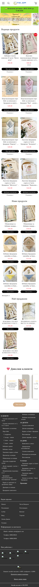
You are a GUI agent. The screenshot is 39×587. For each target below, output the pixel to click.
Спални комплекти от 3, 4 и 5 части (10, 424)
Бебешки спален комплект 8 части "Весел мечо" (10, 58)
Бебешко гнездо (7, 449)
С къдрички (7, 434)
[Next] (36, 19)
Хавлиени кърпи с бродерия (27, 474)
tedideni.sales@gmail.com (16, 531)
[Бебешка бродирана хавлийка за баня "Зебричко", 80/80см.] (10, 273)
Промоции (23, 483)
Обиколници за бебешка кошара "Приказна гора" (29, 225)
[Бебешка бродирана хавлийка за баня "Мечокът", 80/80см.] (28, 243)
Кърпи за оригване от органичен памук (9, 483)
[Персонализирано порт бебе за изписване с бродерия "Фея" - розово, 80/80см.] (29, 86)
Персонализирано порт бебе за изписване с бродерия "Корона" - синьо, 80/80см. (10, 142)
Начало (3, 504)
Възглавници (26, 434)
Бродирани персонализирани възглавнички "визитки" (9, 477)
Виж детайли (10, 69)
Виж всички (19, 404)
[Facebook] (3, 542)
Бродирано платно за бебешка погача (28, 469)
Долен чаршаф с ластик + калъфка (10, 467)
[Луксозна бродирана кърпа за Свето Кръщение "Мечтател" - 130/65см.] (10, 168)
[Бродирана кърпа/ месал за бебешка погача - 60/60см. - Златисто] (28, 311)
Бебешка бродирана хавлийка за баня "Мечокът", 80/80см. (29, 255)
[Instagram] (11, 542)
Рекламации (5, 508)
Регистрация (23, 508)
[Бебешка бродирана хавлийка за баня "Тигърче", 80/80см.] (28, 273)
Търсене (22, 515)
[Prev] (3, 19)
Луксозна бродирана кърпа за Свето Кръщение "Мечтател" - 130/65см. (10, 183)
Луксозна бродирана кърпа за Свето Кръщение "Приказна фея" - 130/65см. (28, 183)
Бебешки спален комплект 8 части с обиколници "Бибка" (10, 352)
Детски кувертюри (28, 428)
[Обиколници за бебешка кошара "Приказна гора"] (28, 213)
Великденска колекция (29, 454)
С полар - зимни (9, 437)
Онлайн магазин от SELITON (19, 585)
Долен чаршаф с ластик (29, 437)
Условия (3, 523)
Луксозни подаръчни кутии (9, 462)
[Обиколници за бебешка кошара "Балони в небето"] (10, 213)
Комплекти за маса (28, 443)
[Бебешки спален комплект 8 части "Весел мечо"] (10, 43)
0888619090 (13, 538)
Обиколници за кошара (10, 458)
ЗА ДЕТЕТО (24, 422)
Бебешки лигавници (28, 414)
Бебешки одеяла (7, 446)
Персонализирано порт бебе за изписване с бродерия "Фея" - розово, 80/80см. (29, 101)
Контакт (22, 511)
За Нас (3, 511)
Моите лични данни (20, 579)
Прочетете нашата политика (19, 574)
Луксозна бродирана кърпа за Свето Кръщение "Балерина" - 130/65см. (29, 142)
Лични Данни (5, 519)
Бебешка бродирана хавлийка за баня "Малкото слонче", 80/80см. (10, 255)
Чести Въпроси (24, 504)
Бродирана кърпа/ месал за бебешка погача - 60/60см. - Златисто (29, 322)
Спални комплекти (28, 425)
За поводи (23, 460)
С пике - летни (8, 443)
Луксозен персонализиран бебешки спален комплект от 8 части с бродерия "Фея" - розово (29, 58)
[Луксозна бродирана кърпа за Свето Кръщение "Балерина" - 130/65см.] (29, 127)
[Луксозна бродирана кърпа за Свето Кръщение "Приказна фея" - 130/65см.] (29, 168)
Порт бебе (6, 431)
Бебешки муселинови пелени (28, 418)
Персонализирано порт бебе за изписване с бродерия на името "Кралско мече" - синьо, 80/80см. (10, 101)
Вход (2, 515)
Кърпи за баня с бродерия (30, 431)
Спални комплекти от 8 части (9, 419)
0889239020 (13, 535)
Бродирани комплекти (9, 490)
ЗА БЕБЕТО (5, 416)
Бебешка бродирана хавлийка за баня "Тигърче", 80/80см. (29, 285)
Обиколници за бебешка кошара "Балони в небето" (10, 225)
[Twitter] (7, 542)
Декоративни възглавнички (25, 447)
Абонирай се (6, 295)
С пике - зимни (8, 440)
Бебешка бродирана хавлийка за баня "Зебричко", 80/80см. (10, 285)
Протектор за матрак (9, 455)
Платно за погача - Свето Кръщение (29, 479)
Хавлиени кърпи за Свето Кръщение (29, 464)
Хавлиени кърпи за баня (10, 452)
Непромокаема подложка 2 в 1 (10, 472)
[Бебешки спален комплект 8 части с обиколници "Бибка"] (10, 340)
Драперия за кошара (9, 487)
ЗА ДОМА (23, 440)
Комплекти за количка (9, 428)
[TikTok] (15, 542)
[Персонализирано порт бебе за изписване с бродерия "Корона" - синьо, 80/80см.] (10, 127)
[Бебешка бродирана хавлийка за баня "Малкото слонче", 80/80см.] (10, 243)
